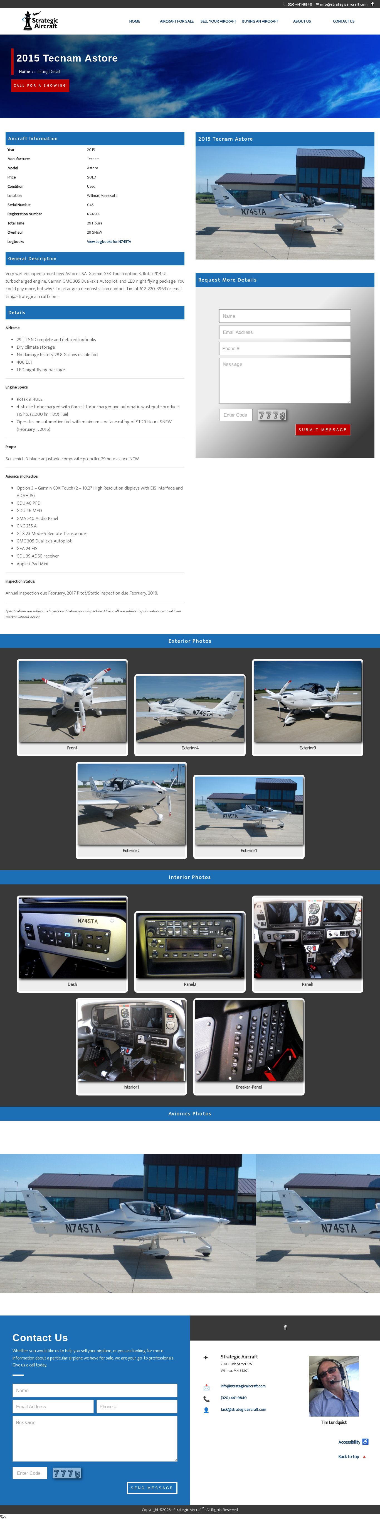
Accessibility (354, 1442)
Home (24, 71)
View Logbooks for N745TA (109, 241)
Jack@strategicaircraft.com (243, 1409)
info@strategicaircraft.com (243, 1386)
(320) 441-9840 (234, 1398)
